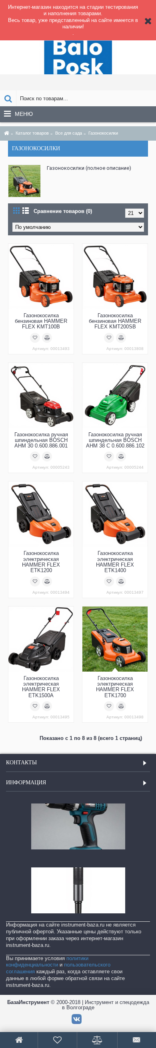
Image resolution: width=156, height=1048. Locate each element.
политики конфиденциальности (47, 961)
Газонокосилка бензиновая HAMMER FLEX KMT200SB (115, 321)
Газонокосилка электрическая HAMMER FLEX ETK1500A (41, 686)
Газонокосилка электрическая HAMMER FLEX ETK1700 (115, 686)
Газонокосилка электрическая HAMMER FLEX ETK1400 (115, 561)
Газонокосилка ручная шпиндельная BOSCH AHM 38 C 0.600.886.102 (115, 440)
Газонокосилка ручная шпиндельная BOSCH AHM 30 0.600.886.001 (41, 440)
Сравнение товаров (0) (63, 211)
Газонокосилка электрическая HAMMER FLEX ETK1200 (41, 561)
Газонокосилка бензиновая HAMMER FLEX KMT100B (41, 321)
